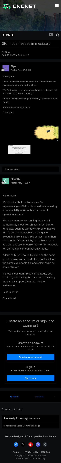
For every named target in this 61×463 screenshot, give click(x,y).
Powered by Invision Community (30, 458)
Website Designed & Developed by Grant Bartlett (30, 436)
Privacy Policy (31, 452)
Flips (7, 52)
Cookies (45, 452)
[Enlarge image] (30, 140)
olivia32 (15, 179)
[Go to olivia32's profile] (6, 181)
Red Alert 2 (23, 55)
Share (15, 396)
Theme (15, 452)
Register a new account (30, 357)
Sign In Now (30, 378)
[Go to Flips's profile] (6, 68)
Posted (21, 70)
